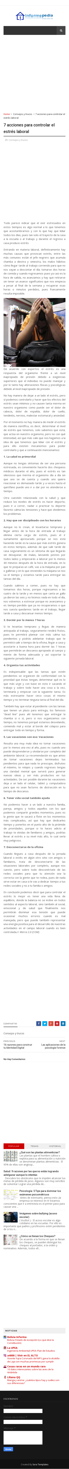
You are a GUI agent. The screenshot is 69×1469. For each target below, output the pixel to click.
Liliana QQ (13, 1377)
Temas (34, 1146)
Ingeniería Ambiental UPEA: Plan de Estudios (31, 1350)
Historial (55, 1146)
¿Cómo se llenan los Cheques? (37, 1236)
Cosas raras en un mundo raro (26, 1366)
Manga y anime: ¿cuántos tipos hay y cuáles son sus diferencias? (33, 1382)
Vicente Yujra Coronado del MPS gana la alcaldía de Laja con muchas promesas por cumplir (33, 1360)
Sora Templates (40, 1464)
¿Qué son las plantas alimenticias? (39, 1152)
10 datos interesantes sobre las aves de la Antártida (30, 1371)
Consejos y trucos (22, 114)
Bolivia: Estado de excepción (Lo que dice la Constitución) (30, 1341)
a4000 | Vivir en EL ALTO (22, 1355)
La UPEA (12, 1347)
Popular (13, 1146)
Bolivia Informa (17, 1337)
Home (7, 114)
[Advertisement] (34, 73)
